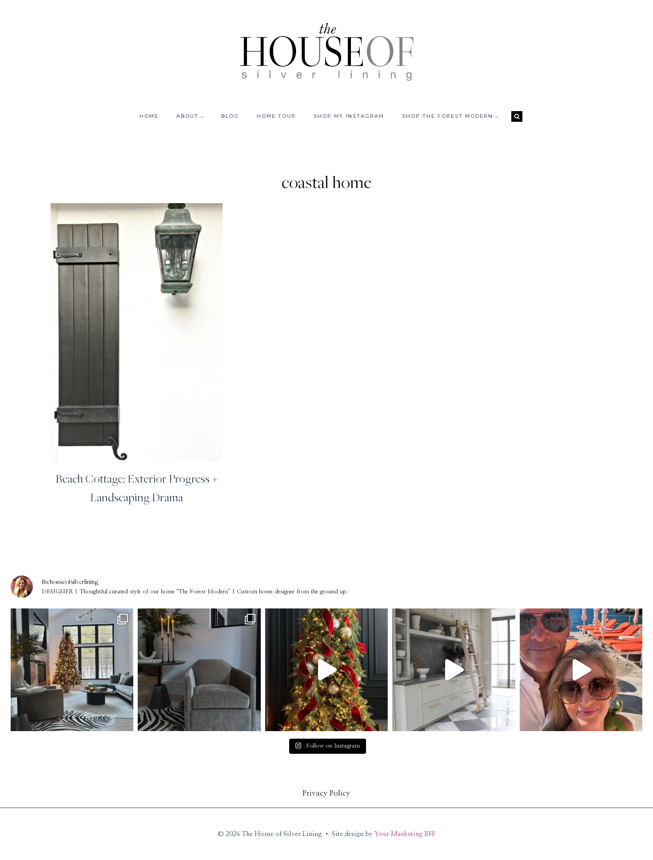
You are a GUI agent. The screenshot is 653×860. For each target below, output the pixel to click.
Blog (230, 116)
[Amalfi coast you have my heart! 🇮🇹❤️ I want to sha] (581, 669)
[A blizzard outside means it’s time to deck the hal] (326, 669)
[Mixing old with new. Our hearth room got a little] (199, 669)
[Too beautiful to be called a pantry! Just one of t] (453, 669)
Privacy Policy (326, 793)
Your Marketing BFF (404, 834)
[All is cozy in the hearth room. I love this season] (72, 669)
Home (149, 116)
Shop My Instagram (349, 116)
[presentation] (137, 332)
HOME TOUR (276, 116)
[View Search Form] (516, 116)
